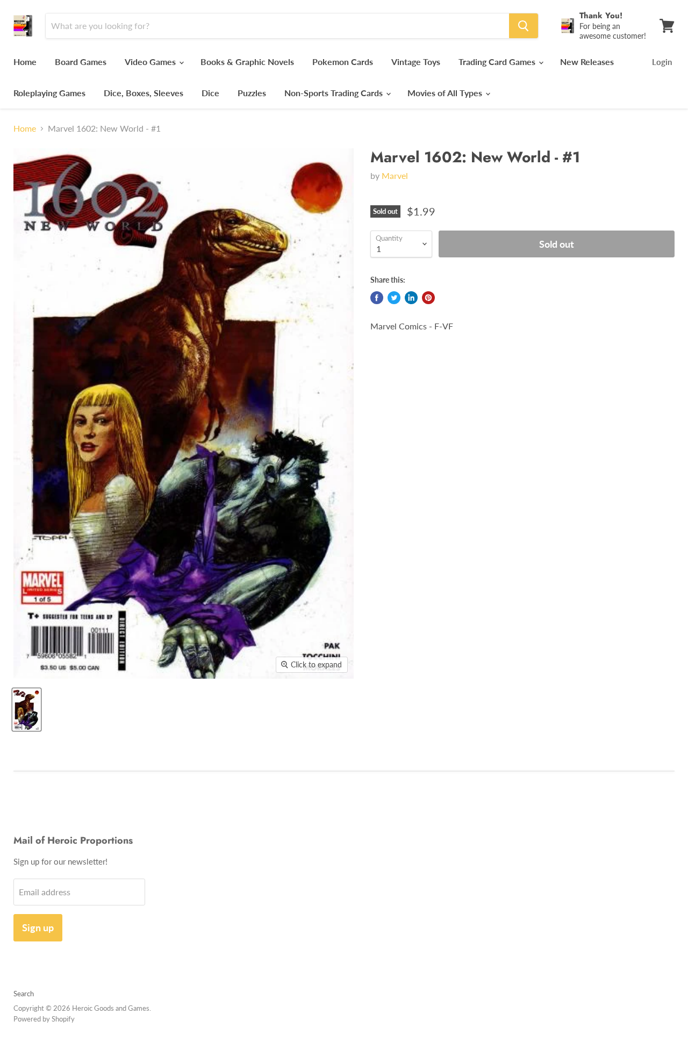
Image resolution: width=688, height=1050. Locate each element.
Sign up (38, 927)
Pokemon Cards (342, 61)
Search (23, 993)
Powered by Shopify (44, 1019)
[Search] (523, 25)
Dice (210, 93)
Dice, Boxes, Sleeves (143, 93)
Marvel (395, 175)
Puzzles (252, 93)
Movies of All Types (445, 93)
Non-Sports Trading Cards (334, 93)
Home (25, 61)
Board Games (80, 61)
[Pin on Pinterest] (428, 297)
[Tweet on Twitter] (394, 297)
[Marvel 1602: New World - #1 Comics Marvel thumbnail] (26, 709)
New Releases (587, 61)
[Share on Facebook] (376, 297)
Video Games (151, 61)
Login (662, 62)
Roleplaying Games (49, 93)
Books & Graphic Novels (247, 61)
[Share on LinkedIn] (411, 297)
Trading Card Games (498, 61)
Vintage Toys (415, 61)
